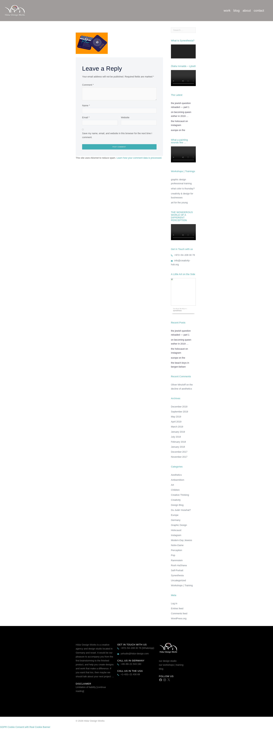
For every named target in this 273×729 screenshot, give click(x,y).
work (227, 10)
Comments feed (179, 613)
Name (86, 105)
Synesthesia (177, 575)
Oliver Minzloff (178, 384)
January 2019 (178, 431)
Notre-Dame (177, 545)
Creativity (176, 500)
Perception (176, 550)
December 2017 (179, 451)
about (247, 10)
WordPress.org (178, 618)
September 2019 (179, 411)
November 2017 (179, 457)
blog (236, 10)
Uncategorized (178, 580)
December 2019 (179, 406)
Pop (173, 555)
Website (125, 117)
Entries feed (177, 608)
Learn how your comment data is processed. (139, 158)
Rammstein (177, 560)
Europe (174, 515)
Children (175, 490)
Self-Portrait (177, 570)
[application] (183, 51)
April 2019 (176, 421)
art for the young (179, 202)
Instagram (176, 535)
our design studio (167, 661)
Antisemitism (177, 480)
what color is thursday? (183, 188)
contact (259, 10)
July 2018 (176, 436)
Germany (175, 520)
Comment (88, 84)
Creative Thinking (180, 495)
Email (86, 117)
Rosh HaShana (179, 565)
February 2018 (178, 441)
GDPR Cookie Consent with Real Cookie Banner (25, 727)
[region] (183, 296)
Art (172, 485)
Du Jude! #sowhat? (181, 510)
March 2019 (177, 426)
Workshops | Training (182, 585)
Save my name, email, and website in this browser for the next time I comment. (117, 135)
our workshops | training (171, 665)
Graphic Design (179, 525)
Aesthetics (176, 475)
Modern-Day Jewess (181, 540)
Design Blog (177, 505)
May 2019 (176, 416)
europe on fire (178, 130)
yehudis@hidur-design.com (135, 653)
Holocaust (176, 530)
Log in (174, 603)
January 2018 (178, 446)
